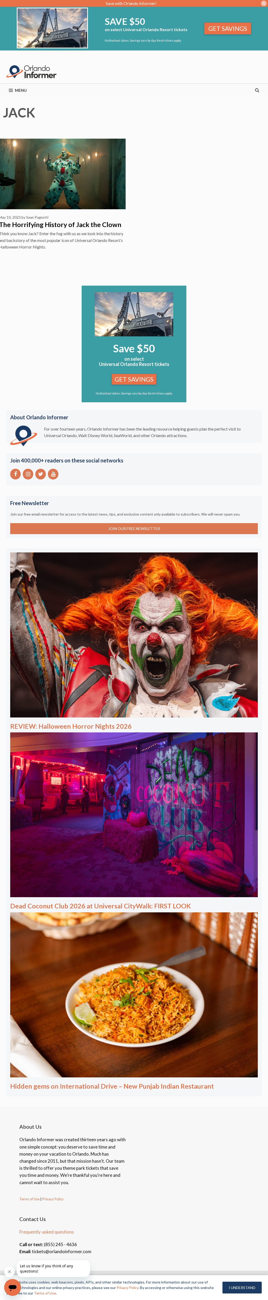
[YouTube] (53, 474)
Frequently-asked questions (46, 1232)
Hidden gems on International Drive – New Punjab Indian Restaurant (112, 1086)
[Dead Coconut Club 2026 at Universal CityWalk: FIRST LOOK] (134, 893)
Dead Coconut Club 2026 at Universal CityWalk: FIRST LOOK (100, 906)
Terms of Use (29, 1199)
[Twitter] (40, 474)
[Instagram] (28, 474)
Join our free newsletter (134, 528)
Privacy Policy (53, 1199)
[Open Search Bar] (257, 90)
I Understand (242, 1287)
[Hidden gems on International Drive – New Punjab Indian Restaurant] (134, 1074)
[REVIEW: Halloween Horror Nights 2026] (134, 713)
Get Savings (227, 28)
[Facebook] (15, 474)
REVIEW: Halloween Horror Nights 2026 (71, 726)
